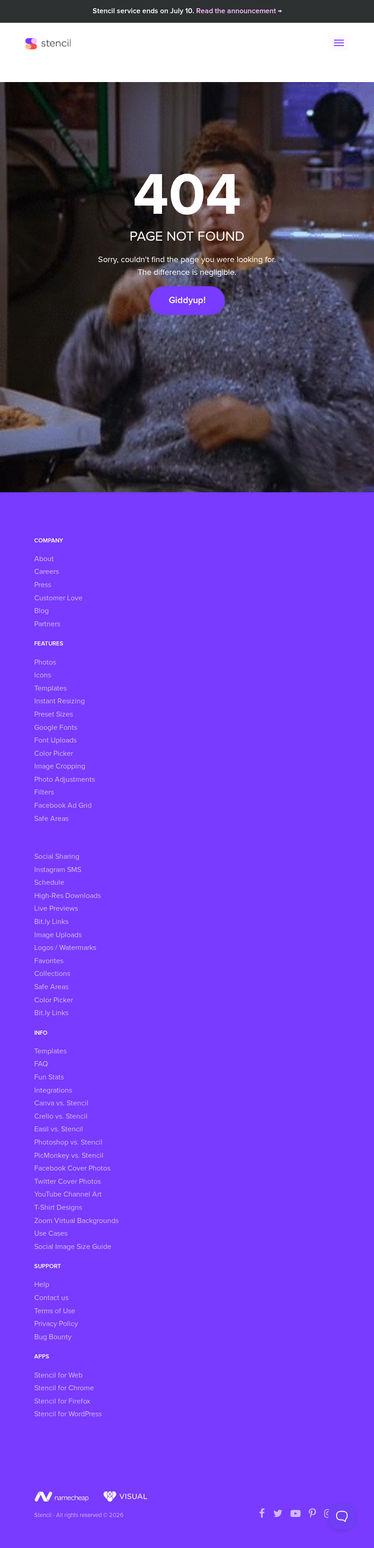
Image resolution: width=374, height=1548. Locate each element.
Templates (50, 688)
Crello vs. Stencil (61, 1116)
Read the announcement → (239, 11)
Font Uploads (55, 740)
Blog (41, 610)
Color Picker (53, 753)
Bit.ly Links (51, 921)
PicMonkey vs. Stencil (69, 1155)
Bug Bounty (53, 1337)
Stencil (50, 43)
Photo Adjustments (64, 779)
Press (42, 584)
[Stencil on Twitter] (277, 1514)
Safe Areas (51, 818)
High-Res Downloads (67, 895)
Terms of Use (54, 1311)
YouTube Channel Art (68, 1194)
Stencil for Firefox (62, 1401)
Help (41, 1284)
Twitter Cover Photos (67, 1181)
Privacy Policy (56, 1323)
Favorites (48, 961)
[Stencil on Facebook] (262, 1514)
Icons (42, 675)
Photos (45, 662)
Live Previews (56, 908)
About (44, 558)
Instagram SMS (57, 869)
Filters (44, 792)
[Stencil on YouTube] (296, 1514)
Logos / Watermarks (65, 947)
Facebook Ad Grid (63, 805)
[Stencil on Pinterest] (312, 1514)
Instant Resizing (59, 701)
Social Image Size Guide (72, 1246)
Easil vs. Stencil (58, 1129)
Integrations (53, 1090)
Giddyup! (187, 300)
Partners (47, 624)
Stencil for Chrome (64, 1388)
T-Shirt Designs (58, 1207)
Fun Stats (49, 1077)
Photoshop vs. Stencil (68, 1142)
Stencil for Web (58, 1375)
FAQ (41, 1064)
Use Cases (51, 1233)
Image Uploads (58, 935)
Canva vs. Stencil (61, 1103)
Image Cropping (59, 766)
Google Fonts (55, 727)
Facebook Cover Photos (72, 1168)
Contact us (51, 1297)
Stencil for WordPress (68, 1414)
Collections (52, 973)
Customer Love (58, 598)
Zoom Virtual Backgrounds (76, 1220)
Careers (46, 571)
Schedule (49, 882)
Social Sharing (56, 856)
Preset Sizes (53, 714)
